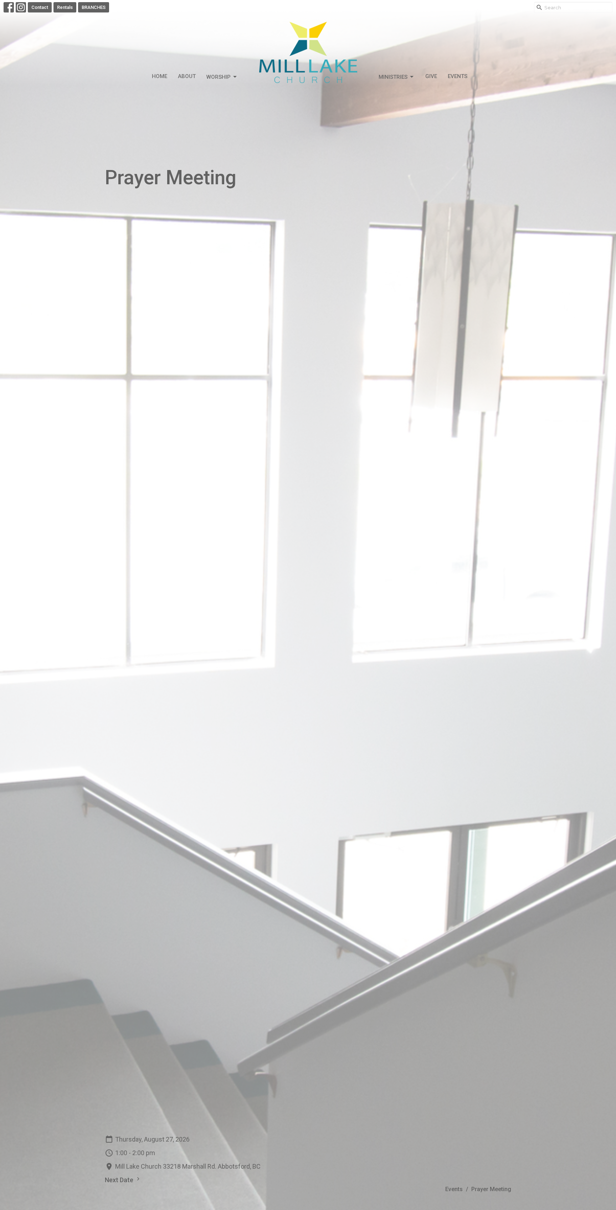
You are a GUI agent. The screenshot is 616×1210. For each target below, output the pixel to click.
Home (159, 76)
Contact (39, 7)
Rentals (65, 7)
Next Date (120, 1180)
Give (431, 76)
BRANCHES (94, 7)
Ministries (393, 77)
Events (457, 76)
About (187, 76)
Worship (218, 77)
